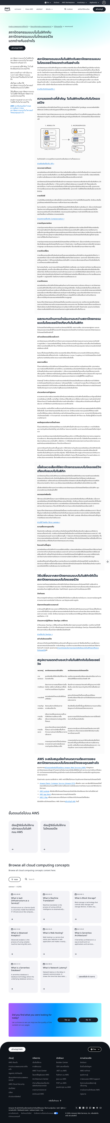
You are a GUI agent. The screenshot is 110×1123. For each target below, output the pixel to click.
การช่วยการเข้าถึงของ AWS (90, 1090)
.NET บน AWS (61, 1070)
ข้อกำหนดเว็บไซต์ (26, 1113)
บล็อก (11, 1092)
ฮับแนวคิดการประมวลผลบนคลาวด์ (40, 26)
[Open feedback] (108, 561)
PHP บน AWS (61, 1083)
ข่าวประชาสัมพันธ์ (15, 1096)
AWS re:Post (85, 1070)
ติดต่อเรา (83, 1062)
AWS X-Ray (44, 797)
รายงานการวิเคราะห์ (39, 1090)
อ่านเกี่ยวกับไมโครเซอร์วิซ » (46, 89)
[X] (76, 1108)
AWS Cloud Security (16, 1084)
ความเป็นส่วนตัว (13, 1113)
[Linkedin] (83, 1108)
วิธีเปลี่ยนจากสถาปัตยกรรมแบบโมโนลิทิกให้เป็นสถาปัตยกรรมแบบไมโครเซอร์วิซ (22, 93)
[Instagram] (87, 1108)
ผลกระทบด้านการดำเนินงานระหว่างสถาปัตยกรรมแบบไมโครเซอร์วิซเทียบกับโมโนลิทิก (21, 75)
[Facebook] (80, 1108)
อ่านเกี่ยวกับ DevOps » (45, 634)
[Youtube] (94, 1108)
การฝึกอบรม (36, 1066)
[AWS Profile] (104, 2)
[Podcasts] (97, 1108)
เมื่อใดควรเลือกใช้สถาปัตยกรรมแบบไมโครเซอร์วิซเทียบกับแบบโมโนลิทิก (21, 85)
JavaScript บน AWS (63, 1087)
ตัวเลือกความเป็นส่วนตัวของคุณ (43, 1113)
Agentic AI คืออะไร (15, 1073)
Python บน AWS (62, 1075)
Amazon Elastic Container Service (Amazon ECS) (57, 783)
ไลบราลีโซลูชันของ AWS (40, 1075)
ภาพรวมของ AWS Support (90, 1079)
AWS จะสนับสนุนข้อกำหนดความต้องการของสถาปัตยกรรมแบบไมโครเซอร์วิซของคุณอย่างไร (21, 109)
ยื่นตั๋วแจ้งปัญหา (86, 1066)
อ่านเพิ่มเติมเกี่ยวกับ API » (45, 163)
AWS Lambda (44, 791)
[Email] (100, 1108)
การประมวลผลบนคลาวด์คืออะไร (18, 26)
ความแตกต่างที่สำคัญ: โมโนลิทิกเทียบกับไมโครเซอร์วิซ (21, 67)
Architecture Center (40, 1079)
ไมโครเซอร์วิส (58, 26)
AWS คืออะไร (13, 1062)
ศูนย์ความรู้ (84, 1075)
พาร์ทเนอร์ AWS (38, 1094)
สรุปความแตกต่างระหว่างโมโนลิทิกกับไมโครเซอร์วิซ (21, 101)
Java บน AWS (61, 1079)
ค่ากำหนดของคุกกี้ (14, 1116)
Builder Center (62, 1062)
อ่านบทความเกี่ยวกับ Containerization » (50, 219)
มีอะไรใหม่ (12, 1088)
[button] (29, 9)
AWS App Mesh (45, 794)
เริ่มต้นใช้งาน (36, 1062)
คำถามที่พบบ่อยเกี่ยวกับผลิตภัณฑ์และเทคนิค (40, 1084)
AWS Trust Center (39, 1070)
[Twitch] (90, 1108)
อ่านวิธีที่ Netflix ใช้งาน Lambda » (48, 522)
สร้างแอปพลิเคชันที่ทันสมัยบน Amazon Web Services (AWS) (65, 767)
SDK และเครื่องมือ (62, 1066)
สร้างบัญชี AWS (70, 801)
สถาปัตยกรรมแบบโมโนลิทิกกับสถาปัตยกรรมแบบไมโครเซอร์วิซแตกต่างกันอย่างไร (22, 60)
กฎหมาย (83, 1094)
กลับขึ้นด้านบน (54, 1101)
